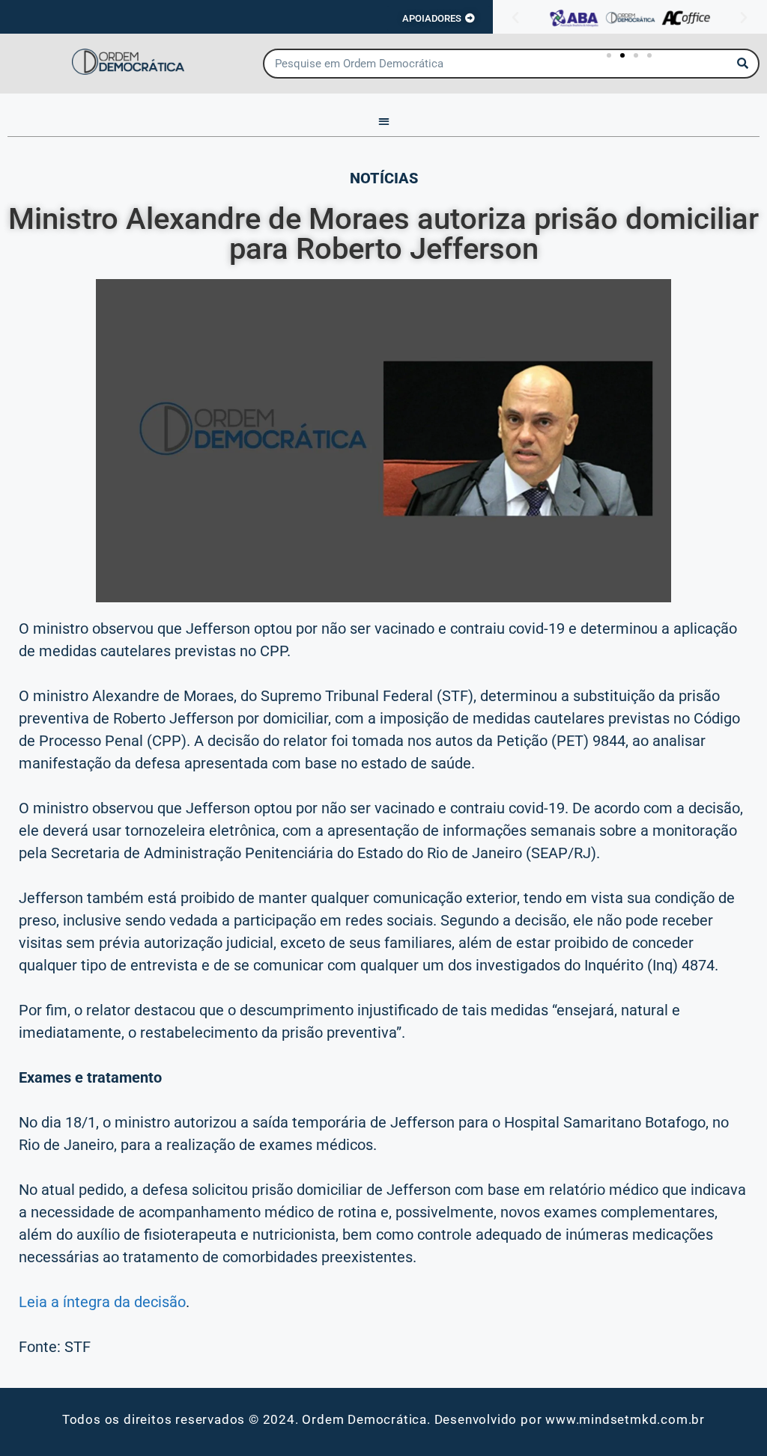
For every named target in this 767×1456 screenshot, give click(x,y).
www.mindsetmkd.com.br (625, 1419)
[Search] (743, 63)
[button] (515, 17)
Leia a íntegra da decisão (102, 1302)
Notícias (384, 178)
